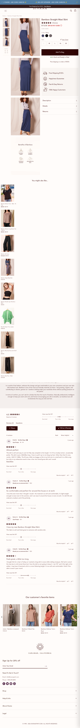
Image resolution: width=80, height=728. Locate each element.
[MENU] (5, 11)
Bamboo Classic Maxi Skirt (6, 277)
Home (4, 16)
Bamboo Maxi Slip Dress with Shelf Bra (8, 351)
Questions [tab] (19, 423)
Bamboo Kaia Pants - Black (7, 375)
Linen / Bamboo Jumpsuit (11, 629)
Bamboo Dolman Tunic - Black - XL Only (8, 204)
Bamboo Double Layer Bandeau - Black (8, 302)
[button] (49, 23)
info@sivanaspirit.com (12, 677)
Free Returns (47, 6)
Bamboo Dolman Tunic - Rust (48, 630)
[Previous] (2, 617)
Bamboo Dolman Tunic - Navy (67, 630)
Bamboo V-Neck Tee (28, 629)
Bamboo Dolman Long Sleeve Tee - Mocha (8, 229)
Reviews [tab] (10, 423)
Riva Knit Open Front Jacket (7, 326)
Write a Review (67, 428)
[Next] (78, 617)
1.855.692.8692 (11, 680)
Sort (56, 435)
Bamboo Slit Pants (5, 254)
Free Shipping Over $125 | (40, 6)
